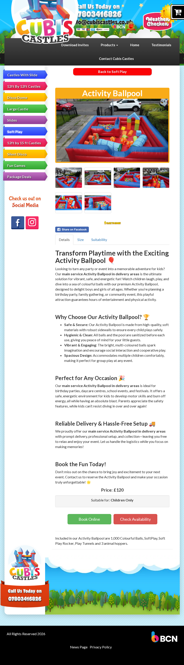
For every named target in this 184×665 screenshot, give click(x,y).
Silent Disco (17, 154)
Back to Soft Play (112, 71)
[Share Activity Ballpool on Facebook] (112, 229)
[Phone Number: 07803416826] (97, 15)
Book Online (89, 519)
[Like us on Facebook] (17, 222)
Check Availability (135, 519)
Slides (12, 120)
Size (80, 239)
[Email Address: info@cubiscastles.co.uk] (102, 22)
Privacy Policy (101, 647)
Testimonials (161, 45)
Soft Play (14, 131)
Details (64, 239)
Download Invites (75, 45)
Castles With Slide (22, 75)
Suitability (99, 239)
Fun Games (16, 165)
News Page (79, 647)
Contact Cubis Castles (116, 59)
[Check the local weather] (161, 17)
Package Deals (19, 177)
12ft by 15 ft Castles (24, 143)
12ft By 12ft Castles (24, 86)
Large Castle (17, 109)
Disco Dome (17, 97)
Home (134, 45)
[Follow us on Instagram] (32, 222)
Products (108, 45)
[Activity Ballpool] (112, 130)
